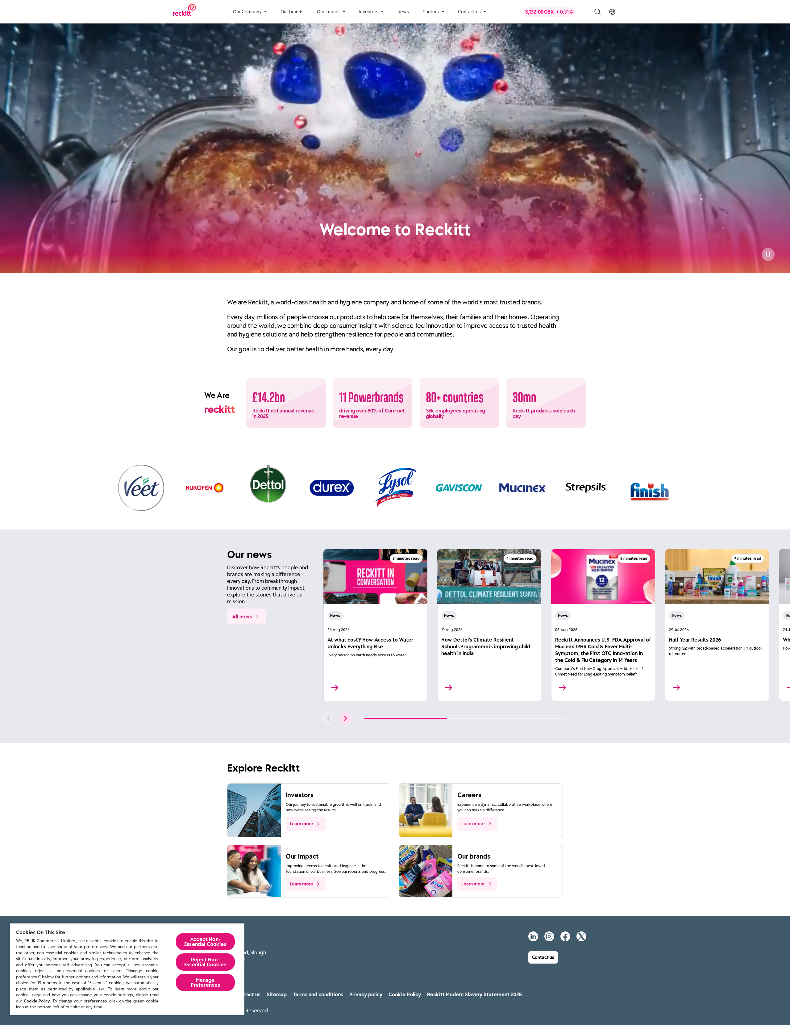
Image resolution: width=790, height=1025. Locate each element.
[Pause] (768, 254)
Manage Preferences (205, 982)
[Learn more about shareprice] (554, 12)
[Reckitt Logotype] (184, 11)
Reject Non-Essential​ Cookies (205, 962)
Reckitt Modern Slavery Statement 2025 (474, 994)
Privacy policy (365, 994)
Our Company (247, 12)
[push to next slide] (345, 718)
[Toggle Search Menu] (597, 11)
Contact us (469, 12)
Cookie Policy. (37, 1001)
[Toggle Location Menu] (612, 11)
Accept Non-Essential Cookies (205, 941)
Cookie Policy (405, 994)
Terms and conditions (318, 994)
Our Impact (328, 12)
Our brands (292, 12)
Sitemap (277, 994)
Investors (368, 12)
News (403, 12)
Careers (430, 12)
